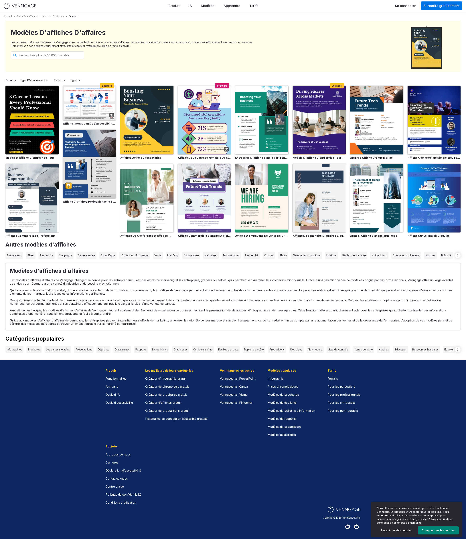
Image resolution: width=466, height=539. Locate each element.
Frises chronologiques (283, 386)
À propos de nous (118, 454)
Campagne (65, 255)
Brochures (34, 349)
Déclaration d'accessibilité (123, 470)
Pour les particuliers (341, 386)
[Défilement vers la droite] (458, 255)
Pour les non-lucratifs (342, 410)
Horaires (384, 349)
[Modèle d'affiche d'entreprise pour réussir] (319, 120)
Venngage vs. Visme (233, 394)
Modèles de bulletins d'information (291, 410)
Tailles (58, 80)
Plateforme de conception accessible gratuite (176, 418)
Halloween (211, 255)
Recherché (251, 255)
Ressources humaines (425, 349)
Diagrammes (122, 349)
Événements (14, 255)
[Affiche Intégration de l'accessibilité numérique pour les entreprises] (89, 103)
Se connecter (405, 6)
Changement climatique (307, 255)
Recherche (46, 255)
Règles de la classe (354, 255)
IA (190, 6)
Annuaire (112, 386)
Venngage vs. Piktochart (236, 402)
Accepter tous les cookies (438, 530)
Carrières (112, 462)
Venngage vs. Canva (234, 386)
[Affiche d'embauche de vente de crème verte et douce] (261, 198)
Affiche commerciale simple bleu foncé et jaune (434, 157)
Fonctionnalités (116, 378)
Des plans (296, 349)
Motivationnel (231, 255)
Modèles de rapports (282, 418)
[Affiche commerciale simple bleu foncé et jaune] (434, 120)
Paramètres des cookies (396, 530)
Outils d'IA (113, 394)
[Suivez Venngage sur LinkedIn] (348, 527)
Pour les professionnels (343, 394)
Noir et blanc (379, 255)
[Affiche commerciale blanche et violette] (204, 198)
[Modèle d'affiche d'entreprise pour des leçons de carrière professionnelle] (32, 120)
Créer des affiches (27, 16)
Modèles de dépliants (282, 402)
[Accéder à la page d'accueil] (20, 6)
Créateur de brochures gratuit (166, 394)
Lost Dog (172, 255)
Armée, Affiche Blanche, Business (373, 235)
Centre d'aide (115, 486)
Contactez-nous (117, 478)
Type (73, 80)
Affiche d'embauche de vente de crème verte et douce (261, 235)
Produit (174, 6)
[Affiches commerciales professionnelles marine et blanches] (32, 198)
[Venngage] (344, 510)
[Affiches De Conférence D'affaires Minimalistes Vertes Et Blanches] (146, 198)
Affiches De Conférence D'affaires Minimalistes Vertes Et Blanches (146, 235)
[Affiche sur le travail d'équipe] (434, 198)
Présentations (84, 349)
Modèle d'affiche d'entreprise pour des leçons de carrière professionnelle (32, 157)
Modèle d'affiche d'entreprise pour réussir (319, 157)
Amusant (430, 255)
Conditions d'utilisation (121, 502)
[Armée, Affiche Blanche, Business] (376, 198)
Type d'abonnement (32, 80)
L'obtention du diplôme (135, 255)
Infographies (14, 349)
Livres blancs (160, 349)
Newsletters (315, 349)
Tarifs (253, 6)
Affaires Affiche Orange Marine (371, 157)
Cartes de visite (363, 349)
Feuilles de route (228, 349)
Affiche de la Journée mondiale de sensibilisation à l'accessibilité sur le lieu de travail (204, 157)
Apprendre (232, 6)
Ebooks (448, 349)
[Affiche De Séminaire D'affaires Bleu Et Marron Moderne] (319, 198)
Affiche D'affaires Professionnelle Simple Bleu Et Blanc (89, 201)
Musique (331, 255)
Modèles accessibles (282, 435)
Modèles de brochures (283, 394)
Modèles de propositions (284, 427)
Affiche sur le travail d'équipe (429, 235)
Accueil (8, 16)
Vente (157, 255)
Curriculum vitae (202, 349)
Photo (283, 255)
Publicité (446, 255)
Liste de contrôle (338, 349)
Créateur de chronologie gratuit (167, 386)
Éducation (400, 349)
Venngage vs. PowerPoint (237, 378)
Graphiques (180, 349)
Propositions (277, 349)
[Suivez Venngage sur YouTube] (356, 527)
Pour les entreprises (341, 402)
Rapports (140, 349)
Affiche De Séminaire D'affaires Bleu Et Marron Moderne (319, 235)
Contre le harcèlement (406, 255)
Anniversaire (191, 255)
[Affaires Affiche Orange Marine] (376, 120)
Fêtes (30, 255)
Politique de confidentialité (123, 494)
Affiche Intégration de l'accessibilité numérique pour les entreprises (89, 123)
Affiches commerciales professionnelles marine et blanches (32, 235)
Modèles (207, 6)
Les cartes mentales (58, 349)
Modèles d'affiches (53, 16)
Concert (269, 255)
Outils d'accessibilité (119, 402)
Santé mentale (86, 255)
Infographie (276, 378)
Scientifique (108, 255)
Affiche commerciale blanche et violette (204, 235)
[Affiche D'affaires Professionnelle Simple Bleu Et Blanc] (89, 164)
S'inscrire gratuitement (441, 6)
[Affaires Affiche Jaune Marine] (146, 120)
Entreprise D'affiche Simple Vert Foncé (261, 157)
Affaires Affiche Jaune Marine (140, 157)
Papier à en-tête (254, 349)
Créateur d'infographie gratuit (165, 378)
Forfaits (332, 378)
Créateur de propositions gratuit (167, 410)
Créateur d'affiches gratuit (163, 402)
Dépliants (103, 349)
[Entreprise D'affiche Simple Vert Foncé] (261, 120)
